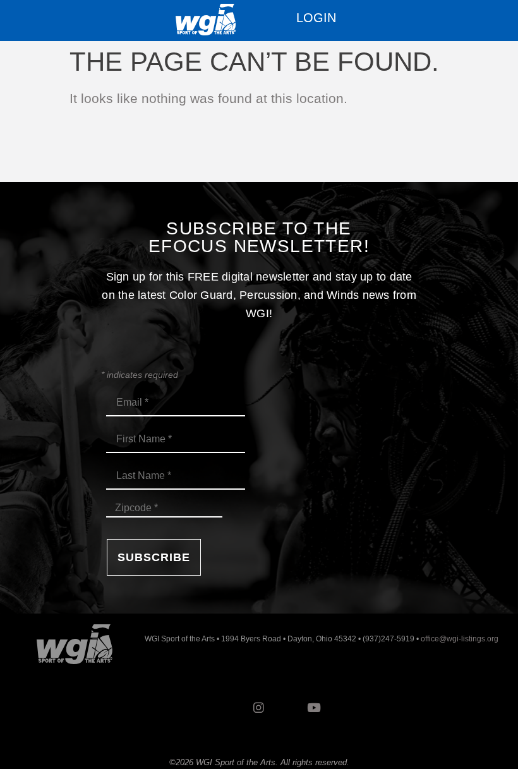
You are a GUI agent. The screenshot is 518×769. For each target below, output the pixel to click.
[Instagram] (259, 708)
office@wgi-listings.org (459, 638)
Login (316, 18)
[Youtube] (314, 708)
